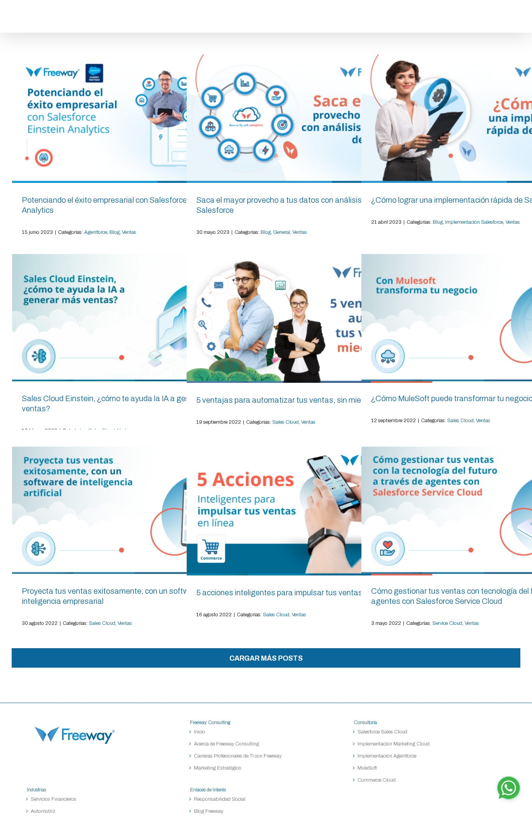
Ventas (129, 232)
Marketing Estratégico (217, 768)
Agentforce (95, 232)
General (281, 232)
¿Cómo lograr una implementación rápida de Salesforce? (484, 118)
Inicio (199, 732)
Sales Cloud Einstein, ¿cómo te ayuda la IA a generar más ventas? (134, 318)
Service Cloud (447, 623)
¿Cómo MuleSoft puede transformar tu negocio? (484, 318)
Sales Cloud (285, 422)
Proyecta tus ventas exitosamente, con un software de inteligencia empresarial (134, 510)
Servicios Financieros (53, 799)
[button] (512, 16)
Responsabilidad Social (219, 799)
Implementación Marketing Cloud (394, 744)
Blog (114, 232)
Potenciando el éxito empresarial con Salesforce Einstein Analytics (134, 118)
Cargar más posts (266, 658)
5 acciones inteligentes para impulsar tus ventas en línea (309, 511)
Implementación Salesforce (474, 222)
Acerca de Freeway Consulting (226, 744)
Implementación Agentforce (387, 756)
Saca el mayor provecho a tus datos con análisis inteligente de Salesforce (309, 118)
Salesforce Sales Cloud (383, 732)
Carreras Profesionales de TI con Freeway (238, 756)
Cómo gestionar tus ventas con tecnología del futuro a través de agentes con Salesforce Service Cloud (484, 510)
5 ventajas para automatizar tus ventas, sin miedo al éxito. (309, 318)
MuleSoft (367, 768)
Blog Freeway (208, 811)
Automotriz (43, 811)
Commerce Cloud (377, 780)
